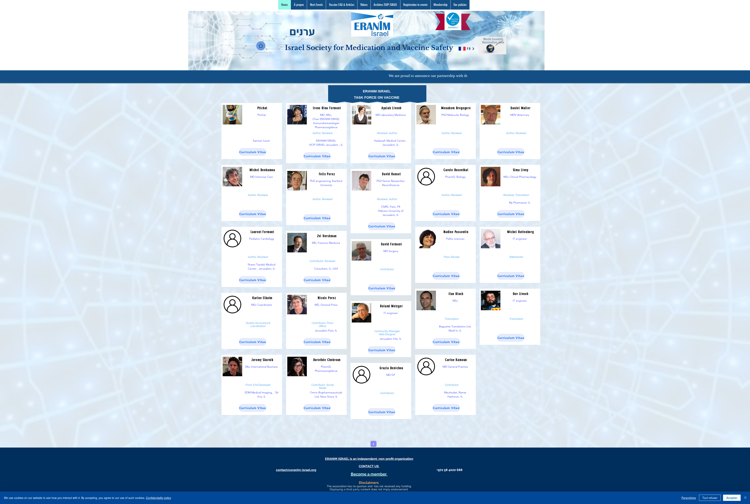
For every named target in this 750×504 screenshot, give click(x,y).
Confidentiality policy (158, 498)
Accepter (731, 498)
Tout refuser (709, 498)
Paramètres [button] (688, 498)
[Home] (260, 45)
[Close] (745, 498)
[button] (341, 5)
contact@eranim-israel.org (296, 470)
